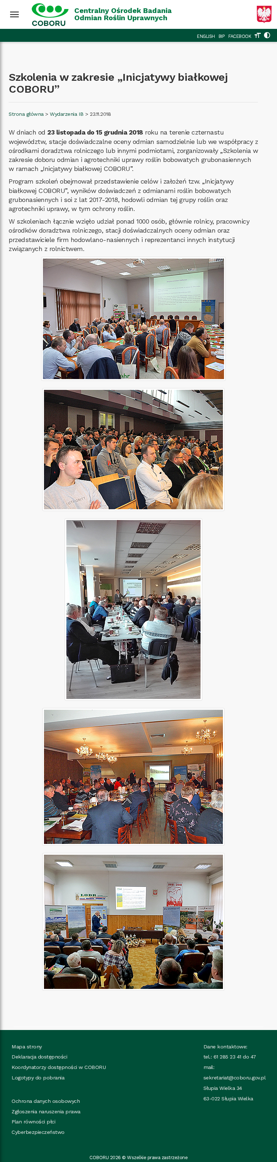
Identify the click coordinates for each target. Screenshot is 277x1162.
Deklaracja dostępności (39, 1057)
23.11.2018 (100, 114)
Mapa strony (27, 1046)
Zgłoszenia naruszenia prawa (46, 1111)
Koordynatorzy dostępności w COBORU (59, 1067)
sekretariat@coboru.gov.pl (234, 1077)
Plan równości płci (33, 1121)
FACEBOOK (239, 36)
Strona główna (26, 114)
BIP (222, 36)
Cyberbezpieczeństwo (38, 1132)
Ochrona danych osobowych (46, 1101)
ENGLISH (206, 36)
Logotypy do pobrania (38, 1077)
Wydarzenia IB (67, 114)
